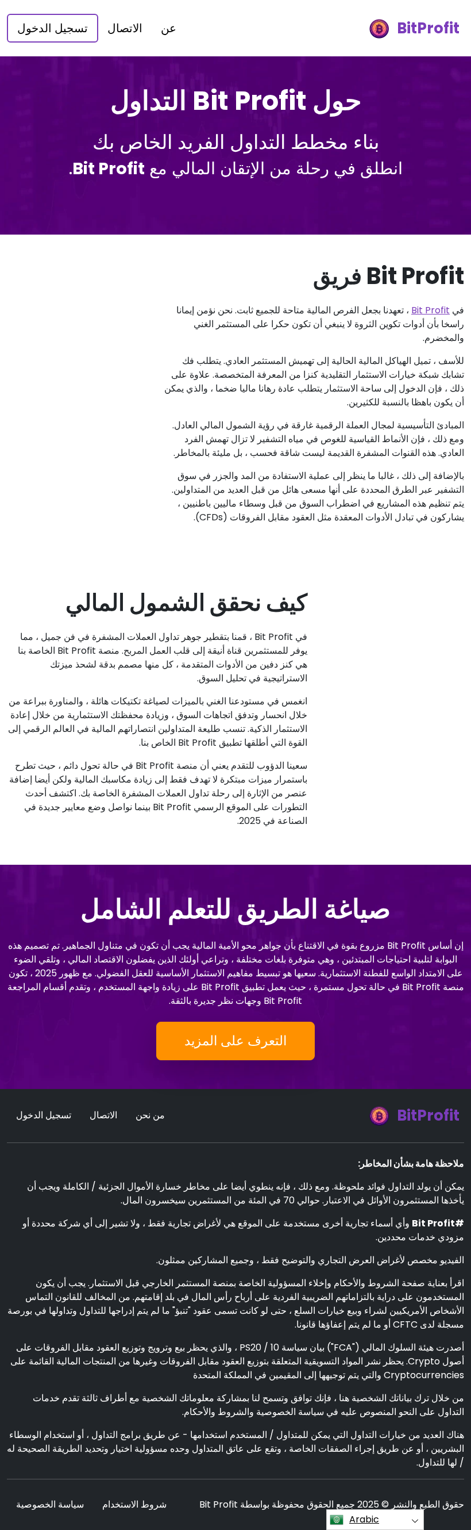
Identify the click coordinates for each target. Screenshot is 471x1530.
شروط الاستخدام (134, 1504)
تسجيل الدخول (52, 28)
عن (168, 28)
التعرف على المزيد (235, 1040)
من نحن (150, 1115)
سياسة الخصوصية (50, 1504)
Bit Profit (430, 310)
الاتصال (124, 28)
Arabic (364, 1519)
